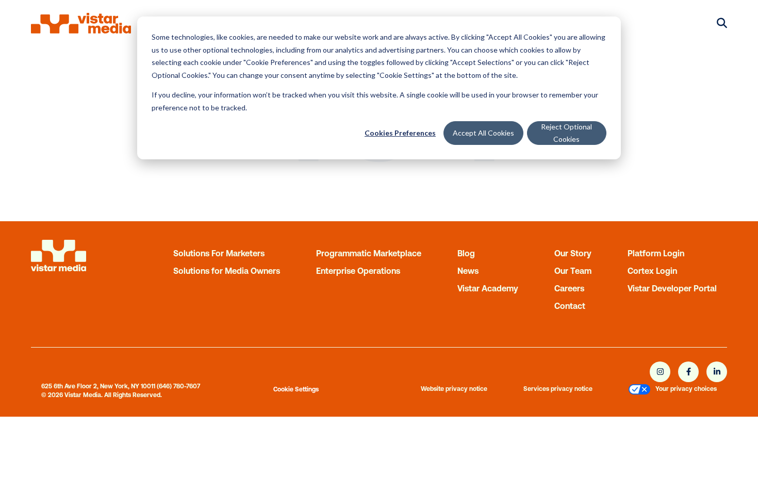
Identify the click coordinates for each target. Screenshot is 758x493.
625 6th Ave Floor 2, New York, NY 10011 (98, 386)
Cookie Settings (296, 389)
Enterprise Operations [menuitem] (358, 271)
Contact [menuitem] (569, 306)
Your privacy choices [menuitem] (686, 388)
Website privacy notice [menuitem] (454, 388)
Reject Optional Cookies (566, 133)
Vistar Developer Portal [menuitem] (672, 288)
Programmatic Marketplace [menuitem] (368, 253)
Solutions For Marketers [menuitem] (219, 253)
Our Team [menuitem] (572, 271)
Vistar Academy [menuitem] (487, 288)
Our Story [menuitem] (572, 253)
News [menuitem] (468, 271)
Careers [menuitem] (569, 288)
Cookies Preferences (400, 132)
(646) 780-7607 (178, 386)
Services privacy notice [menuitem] (557, 388)
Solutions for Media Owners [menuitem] (226, 271)
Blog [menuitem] (466, 253)
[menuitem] (639, 390)
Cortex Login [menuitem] (652, 271)
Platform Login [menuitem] (656, 253)
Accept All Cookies (483, 132)
